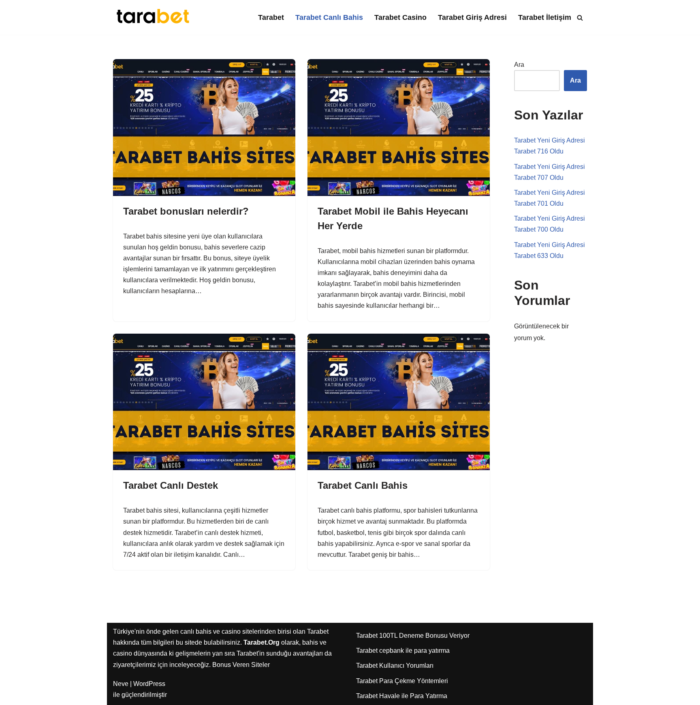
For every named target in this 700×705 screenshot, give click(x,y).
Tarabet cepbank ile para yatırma (403, 650)
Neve (120, 683)
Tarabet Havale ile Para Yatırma (401, 695)
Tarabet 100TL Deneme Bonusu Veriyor (413, 635)
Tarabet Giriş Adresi (472, 17)
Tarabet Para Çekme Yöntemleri (402, 680)
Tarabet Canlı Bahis (329, 17)
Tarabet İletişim (544, 17)
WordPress (149, 683)
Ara (519, 64)
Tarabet (271, 17)
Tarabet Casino (400, 17)
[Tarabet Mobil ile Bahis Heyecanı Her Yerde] (398, 127)
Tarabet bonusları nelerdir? (186, 211)
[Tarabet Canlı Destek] (204, 402)
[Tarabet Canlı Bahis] (398, 402)
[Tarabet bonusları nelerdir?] (204, 127)
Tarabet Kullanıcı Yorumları (394, 665)
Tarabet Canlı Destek (170, 485)
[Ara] (580, 18)
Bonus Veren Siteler (241, 664)
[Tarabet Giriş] (153, 17)
